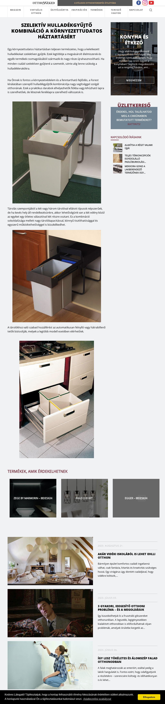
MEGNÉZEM (134, 80)
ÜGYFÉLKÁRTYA (59, 10)
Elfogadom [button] (149, 697)
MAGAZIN (15, 10)
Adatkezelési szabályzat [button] (97, 699)
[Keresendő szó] (150, 10)
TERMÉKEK (97, 10)
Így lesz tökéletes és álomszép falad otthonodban (127, 660)
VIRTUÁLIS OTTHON (36, 11)
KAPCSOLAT (136, 10)
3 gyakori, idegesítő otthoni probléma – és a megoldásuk (121, 608)
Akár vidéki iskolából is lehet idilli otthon (126, 555)
